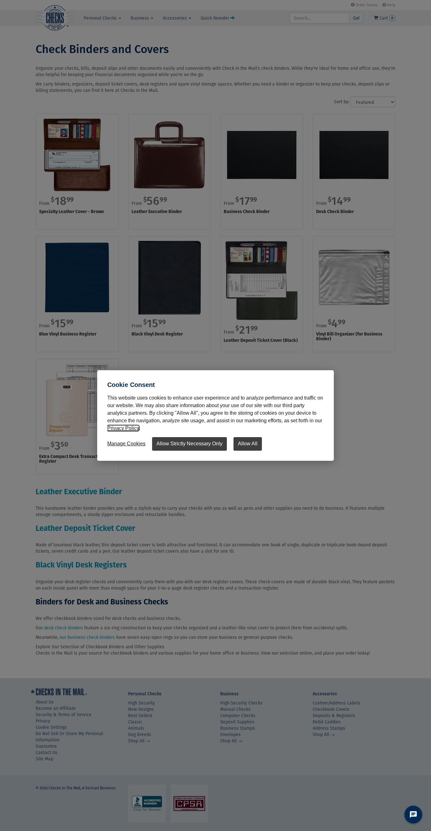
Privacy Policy (123, 428)
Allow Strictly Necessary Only (189, 443)
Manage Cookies (126, 443)
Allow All (247, 443)
